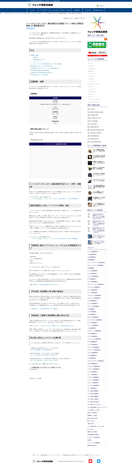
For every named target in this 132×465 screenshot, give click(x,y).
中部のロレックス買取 (35, 378)
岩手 (94, 112)
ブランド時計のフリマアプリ (94, 404)
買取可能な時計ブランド (39, 59)
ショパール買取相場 (93, 303)
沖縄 (100, 141)
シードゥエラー (92, 73)
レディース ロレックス (93, 101)
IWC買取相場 (91, 259)
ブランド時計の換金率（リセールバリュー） (97, 407)
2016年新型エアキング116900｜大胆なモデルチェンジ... (99, 198)
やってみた (90, 429)
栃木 (94, 115)
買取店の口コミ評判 (92, 431)
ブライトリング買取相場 (93, 347)
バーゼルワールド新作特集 (94, 437)
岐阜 (94, 126)
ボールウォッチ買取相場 (93, 369)
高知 (98, 135)
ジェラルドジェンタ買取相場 (94, 295)
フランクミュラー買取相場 (94, 349)
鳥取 (98, 132)
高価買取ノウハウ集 (92, 415)
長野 (94, 121)
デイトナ (90, 63)
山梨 (92, 121)
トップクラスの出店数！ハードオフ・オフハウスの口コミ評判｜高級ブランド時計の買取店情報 (54, 198)
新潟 (97, 121)
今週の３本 (91, 423)
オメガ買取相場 (92, 254)
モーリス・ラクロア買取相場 (94, 442)
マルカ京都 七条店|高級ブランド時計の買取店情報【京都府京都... (99, 187)
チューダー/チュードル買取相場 (95, 319)
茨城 (92, 115)
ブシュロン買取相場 (93, 344)
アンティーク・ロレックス (94, 99)
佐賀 (94, 138)
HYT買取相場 (91, 268)
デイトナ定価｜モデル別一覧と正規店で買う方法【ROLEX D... (99, 157)
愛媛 (94, 135)
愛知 (96, 126)
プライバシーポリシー (55, 455)
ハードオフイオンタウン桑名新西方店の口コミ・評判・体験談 (46, 63)
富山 (91, 124)
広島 (91, 132)
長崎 (96, 138)
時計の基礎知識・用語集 (93, 434)
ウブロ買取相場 (92, 257)
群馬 (97, 115)
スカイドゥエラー (92, 91)
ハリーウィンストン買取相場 (94, 339)
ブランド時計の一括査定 (93, 399)
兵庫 (98, 129)
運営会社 (87, 455)
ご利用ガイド (101, 5)
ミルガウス (91, 78)
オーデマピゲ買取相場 (93, 276)
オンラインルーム (95, 455)
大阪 (96, 129)
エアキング (91, 86)
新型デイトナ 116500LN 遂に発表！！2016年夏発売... (99, 168)
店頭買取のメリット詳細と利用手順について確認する (44, 308)
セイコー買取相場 (92, 311)
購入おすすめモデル (92, 418)
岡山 (94, 132)
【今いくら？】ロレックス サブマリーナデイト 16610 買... (99, 180)
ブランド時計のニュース (93, 410)
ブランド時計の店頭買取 (93, 390)
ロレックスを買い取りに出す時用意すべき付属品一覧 (43, 355)
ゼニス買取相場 (92, 314)
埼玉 (98, 118)
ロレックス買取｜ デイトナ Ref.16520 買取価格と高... (98, 192)
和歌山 (102, 129)
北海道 (92, 109)
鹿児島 (97, 141)
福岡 (91, 138)
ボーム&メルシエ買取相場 (94, 366)
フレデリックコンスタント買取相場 (96, 360)
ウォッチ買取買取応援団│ (32, 0)
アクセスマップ (37, 61)
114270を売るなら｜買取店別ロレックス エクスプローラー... (99, 175)
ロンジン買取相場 (92, 388)
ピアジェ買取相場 (92, 341)
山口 (96, 132)
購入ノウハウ (91, 420)
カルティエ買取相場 (93, 281)
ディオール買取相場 (92, 322)
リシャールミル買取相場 (93, 379)
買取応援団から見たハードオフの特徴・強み (42, 66)
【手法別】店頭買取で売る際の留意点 (40, 70)
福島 (102, 112)
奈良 (100, 129)
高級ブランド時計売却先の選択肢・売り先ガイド (46, 284)
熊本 (92, 141)
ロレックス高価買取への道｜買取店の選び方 (41, 349)
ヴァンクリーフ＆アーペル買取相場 (95, 265)
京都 (94, 129)
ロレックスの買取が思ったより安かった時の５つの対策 (44, 360)
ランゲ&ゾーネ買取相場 (93, 377)
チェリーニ (91, 96)
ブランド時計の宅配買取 (93, 396)
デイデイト (91, 94)
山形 (100, 112)
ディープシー (91, 76)
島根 (100, 132)
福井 (96, 124)
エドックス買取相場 (93, 270)
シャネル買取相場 (92, 300)
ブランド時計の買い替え (93, 401)
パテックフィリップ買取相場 (94, 330)
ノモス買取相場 (92, 328)
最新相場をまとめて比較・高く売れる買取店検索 (48, 0)
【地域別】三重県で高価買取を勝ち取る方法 (42, 72)
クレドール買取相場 (93, 289)
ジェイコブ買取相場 (93, 292)
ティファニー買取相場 (93, 325)
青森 (91, 112)
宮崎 (94, 141)
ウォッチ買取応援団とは (43, 455)
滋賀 (91, 129)
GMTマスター (92, 71)
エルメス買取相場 (92, 273)
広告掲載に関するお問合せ (69, 455)
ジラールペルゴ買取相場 (93, 306)
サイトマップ (80, 455)
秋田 (98, 112)
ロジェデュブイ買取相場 (93, 385)
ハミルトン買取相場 (93, 336)
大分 (98, 138)
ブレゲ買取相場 (92, 358)
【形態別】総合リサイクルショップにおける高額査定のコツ (45, 68)
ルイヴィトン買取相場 (93, 382)
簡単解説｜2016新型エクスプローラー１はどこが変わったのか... (99, 163)
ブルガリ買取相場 (92, 355)
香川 (91, 135)
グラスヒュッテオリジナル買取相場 (96, 284)
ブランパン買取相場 (93, 352)
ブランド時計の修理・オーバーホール (96, 426)
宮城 (96, 112)
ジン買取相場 (91, 309)
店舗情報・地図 (34, 55)
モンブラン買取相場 (93, 371)
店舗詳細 (35, 57)
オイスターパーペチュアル (94, 83)
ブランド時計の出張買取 (93, 393)
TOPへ (34, 455)
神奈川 (95, 118)
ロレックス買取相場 (93, 251)
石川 (94, 124)
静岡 (91, 126)
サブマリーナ (91, 65)
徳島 (96, 135)
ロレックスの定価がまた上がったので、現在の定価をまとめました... (99, 205)
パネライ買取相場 (92, 333)
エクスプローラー (92, 68)
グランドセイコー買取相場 (94, 287)
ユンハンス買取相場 (93, 374)
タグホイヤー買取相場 (93, 317)
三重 (98, 126)
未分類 (89, 440)
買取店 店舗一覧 (92, 445)
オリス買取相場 (92, 278)
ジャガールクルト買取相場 (94, 298)
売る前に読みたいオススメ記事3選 (39, 74)
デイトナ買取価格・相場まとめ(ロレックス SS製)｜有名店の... (99, 151)
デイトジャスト (92, 81)
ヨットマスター (92, 89)
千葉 (100, 118)
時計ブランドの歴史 (92, 412)
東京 (92, 118)
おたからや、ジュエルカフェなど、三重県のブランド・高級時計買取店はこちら (53, 325)
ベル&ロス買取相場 (92, 363)
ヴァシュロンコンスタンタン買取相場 (96, 262)
